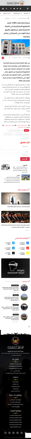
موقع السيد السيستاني (15, 400)
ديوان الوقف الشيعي (15, 402)
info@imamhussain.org (15, 364)
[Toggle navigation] (28, 8)
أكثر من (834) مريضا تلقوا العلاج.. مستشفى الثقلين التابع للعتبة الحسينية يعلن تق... (11, 298)
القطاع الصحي (25, 138)
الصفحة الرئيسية (23, 18)
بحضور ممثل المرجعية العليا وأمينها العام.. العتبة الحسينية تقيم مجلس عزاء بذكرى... (10, 289)
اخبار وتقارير (7, 18)
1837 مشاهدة (15, 58)
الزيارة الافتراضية (15, 386)
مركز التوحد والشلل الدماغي (22, 134)
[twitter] (17, 9)
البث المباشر (15, 384)
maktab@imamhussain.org (15, 366)
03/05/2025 (25, 58)
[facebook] (20, 9)
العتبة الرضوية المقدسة (15, 420)
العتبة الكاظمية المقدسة (15, 418)
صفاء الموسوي (22, 127)
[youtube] (14, 9)
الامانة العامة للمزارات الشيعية (15, 404)
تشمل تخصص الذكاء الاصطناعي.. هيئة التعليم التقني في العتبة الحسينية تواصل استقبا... (10, 308)
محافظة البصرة (8, 134)
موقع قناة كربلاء (15, 407)
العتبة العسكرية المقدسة (15, 422)
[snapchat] (9, 433)
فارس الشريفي (7, 125)
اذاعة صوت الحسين (15, 391)
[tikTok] (5, 433)
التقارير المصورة (15, 285)
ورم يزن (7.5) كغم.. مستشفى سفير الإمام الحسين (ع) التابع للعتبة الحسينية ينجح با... (11, 318)
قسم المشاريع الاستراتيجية (15, 130)
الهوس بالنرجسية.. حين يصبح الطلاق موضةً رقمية (19, 206)
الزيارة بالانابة (15, 382)
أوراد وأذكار (15, 389)
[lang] (3, 9)
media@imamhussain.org (15, 368)
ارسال (23, 159)
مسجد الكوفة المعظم (15, 427)
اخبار (14, 18)
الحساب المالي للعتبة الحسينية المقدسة (15, 373)
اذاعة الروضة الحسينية (22, 125)
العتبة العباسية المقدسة (15, 424)
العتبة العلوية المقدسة (15, 415)
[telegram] (13, 433)
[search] (6, 8)
